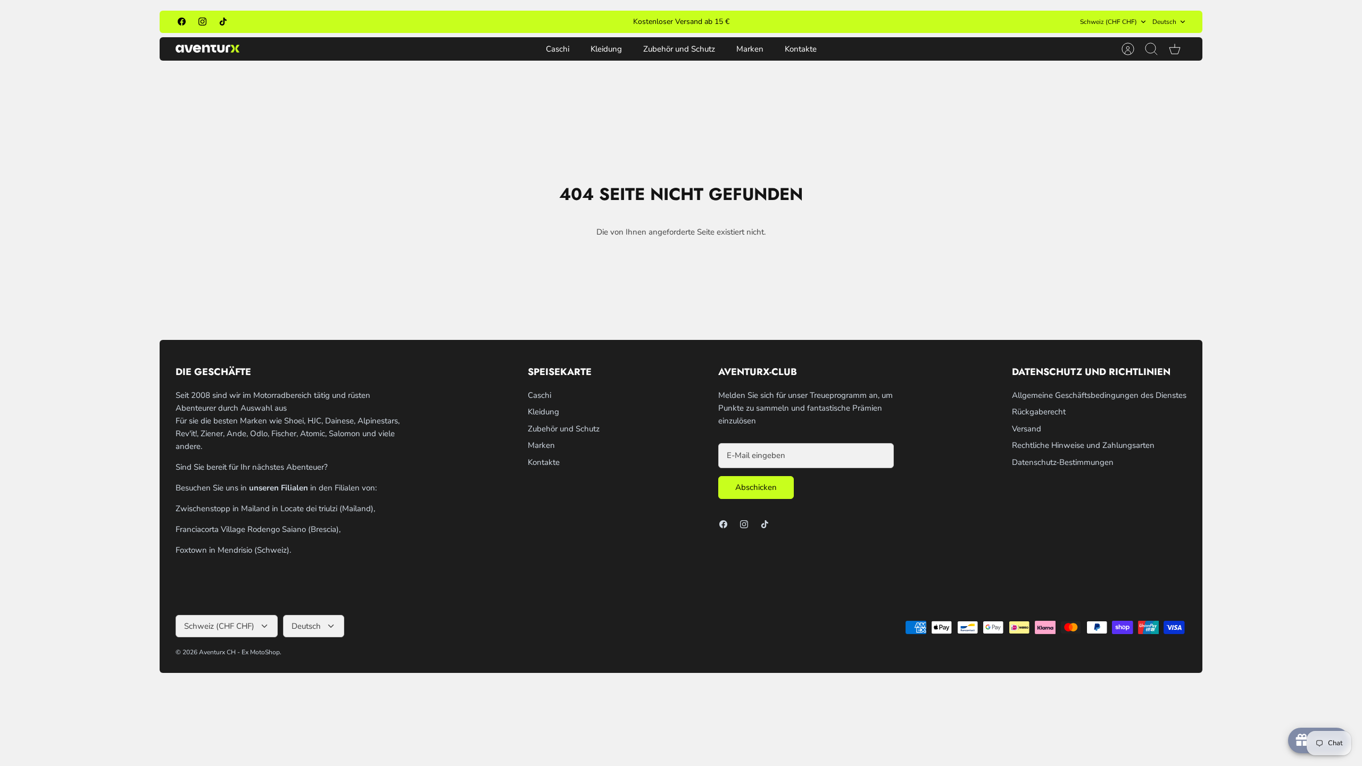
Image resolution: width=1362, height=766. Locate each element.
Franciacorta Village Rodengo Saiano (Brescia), (258, 529)
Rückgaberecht (1039, 411)
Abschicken (756, 487)
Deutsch (1164, 22)
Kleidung (606, 49)
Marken (749, 49)
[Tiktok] (223, 21)
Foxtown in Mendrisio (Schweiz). (233, 550)
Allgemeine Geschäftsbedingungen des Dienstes (1099, 395)
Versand (1026, 428)
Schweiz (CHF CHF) (1108, 22)
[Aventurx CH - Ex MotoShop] (207, 49)
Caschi (557, 49)
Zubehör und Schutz (679, 49)
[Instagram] (202, 21)
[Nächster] (825, 22)
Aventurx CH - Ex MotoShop (239, 652)
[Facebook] (181, 21)
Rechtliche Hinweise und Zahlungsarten (1083, 445)
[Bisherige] (537, 22)
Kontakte (801, 49)
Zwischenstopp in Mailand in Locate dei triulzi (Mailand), (275, 508)
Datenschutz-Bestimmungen (1063, 462)
